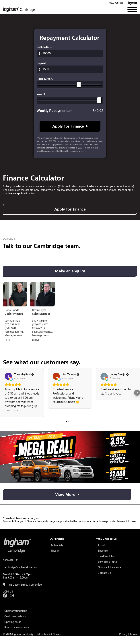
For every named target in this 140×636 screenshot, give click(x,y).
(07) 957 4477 (40, 324)
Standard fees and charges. (21, 518)
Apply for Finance (68, 126)
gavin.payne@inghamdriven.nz (42, 331)
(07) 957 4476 (12, 324)
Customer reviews (15, 616)
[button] (3, 393)
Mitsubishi (57, 545)
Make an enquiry (70, 271)
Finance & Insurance (109, 567)
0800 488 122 (116, 2)
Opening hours (12, 622)
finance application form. (22, 193)
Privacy (123, 634)
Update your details (15, 611)
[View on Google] (8, 376)
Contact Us (104, 572)
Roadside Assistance (16, 627)
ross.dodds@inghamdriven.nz (15, 331)
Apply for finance (69, 209)
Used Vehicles (106, 556)
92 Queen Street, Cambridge (25, 584)
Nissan (55, 550)
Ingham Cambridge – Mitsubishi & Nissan (36, 634)
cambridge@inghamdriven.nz (20, 567)
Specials (103, 550)
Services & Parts (107, 561)
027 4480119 (39, 320)
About (101, 545)
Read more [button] (11, 410)
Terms (133, 634)
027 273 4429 (12, 320)
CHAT (8, 340)
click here (130, 521)
